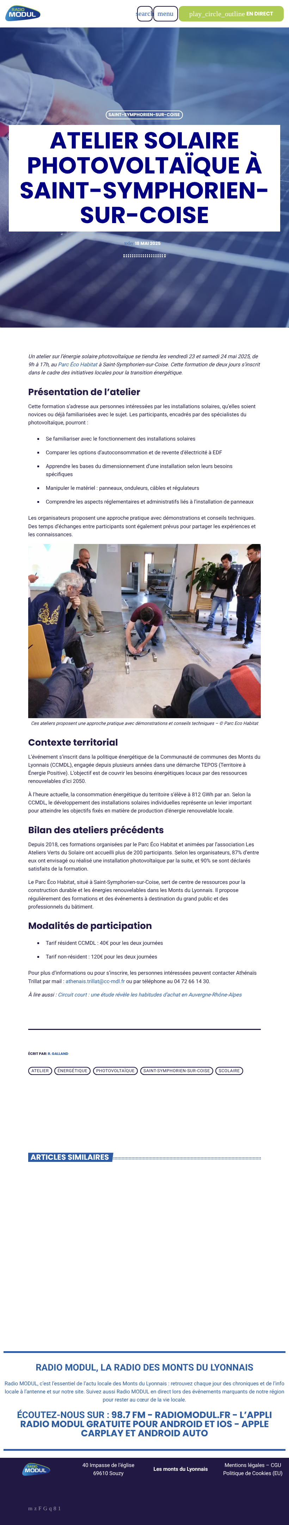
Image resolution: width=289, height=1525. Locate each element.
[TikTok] (45, 1509)
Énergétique (72, 1070)
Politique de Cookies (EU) (253, 1473)
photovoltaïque (115, 1070)
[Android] (59, 1509)
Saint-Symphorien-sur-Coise (144, 115)
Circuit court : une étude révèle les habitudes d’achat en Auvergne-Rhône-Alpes (149, 995)
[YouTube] (30, 1509)
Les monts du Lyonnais (180, 1469)
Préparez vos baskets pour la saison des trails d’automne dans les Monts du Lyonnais (81, 1273)
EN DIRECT (231, 14)
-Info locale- (53, 1253)
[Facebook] (55, 1509)
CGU (276, 1465)
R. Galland (58, 1053)
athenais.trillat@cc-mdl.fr (95, 981)
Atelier (40, 1070)
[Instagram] (50, 1509)
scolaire (229, 1070)
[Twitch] (40, 1509)
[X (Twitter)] (35, 1509)
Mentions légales (245, 1465)
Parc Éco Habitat (77, 364)
